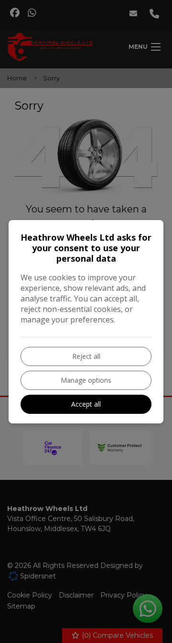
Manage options (86, 380)
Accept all (86, 404)
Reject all (86, 356)
